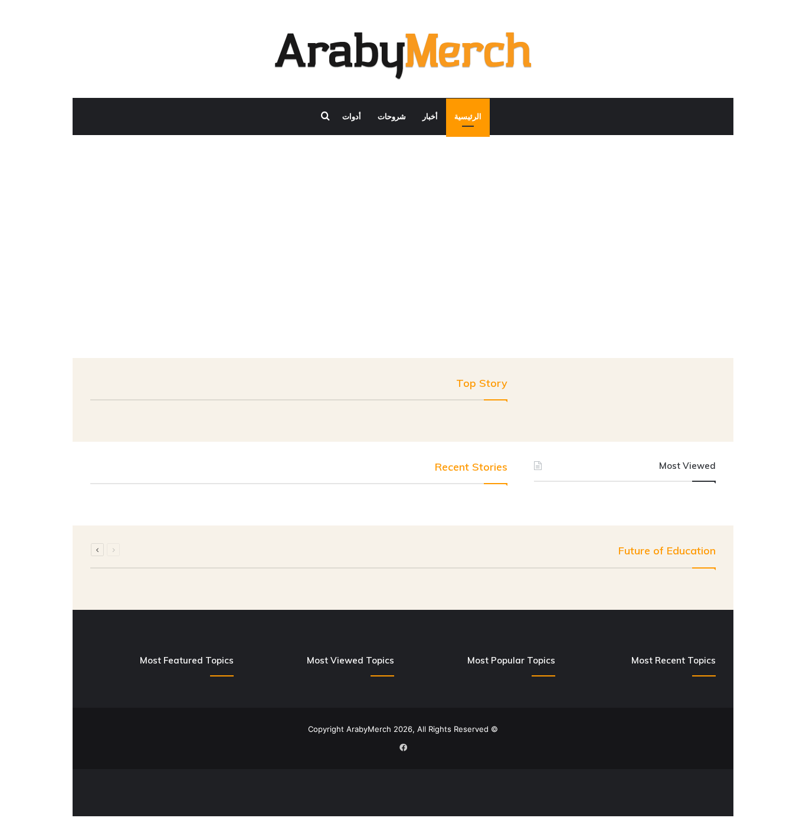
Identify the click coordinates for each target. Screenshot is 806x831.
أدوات (351, 116)
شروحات (392, 116)
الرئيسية (467, 116)
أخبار (430, 116)
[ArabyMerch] (403, 56)
